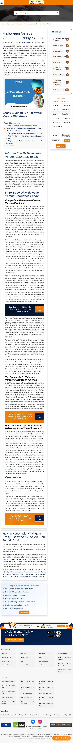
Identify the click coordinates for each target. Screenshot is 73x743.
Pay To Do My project (8, 697)
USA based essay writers (16, 557)
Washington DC (66, 715)
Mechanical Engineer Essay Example (17, 592)
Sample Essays (62, 653)
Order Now (39, 309)
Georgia (38, 715)
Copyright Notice (6, 665)
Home (3, 24)
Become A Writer (25, 665)
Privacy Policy (5, 661)
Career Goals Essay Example (14, 598)
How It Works (24, 657)
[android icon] (51, 636)
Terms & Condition (7, 657)
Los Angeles (49, 715)
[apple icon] (51, 632)
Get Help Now (63, 738)
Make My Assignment (45, 693)
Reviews (41, 657)
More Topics (24, 612)
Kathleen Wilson (24, 42)
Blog (7, 24)
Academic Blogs (43, 661)
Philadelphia (57, 715)
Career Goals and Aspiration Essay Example (22, 576)
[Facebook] (33, 722)
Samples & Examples (16, 24)
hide (19, 123)
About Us (4, 653)
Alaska (16, 715)
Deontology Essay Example (14, 608)
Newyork (21, 715)
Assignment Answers (45, 665)
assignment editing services (13, 561)
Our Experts (42, 653)
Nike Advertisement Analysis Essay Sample (19, 588)
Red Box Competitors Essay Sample (16, 605)
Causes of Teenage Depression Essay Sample (20, 602)
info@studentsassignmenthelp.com (37, 726)
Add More (67, 140)
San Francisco (9, 715)
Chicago (32, 715)
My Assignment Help (26, 693)
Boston (27, 715)
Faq (21, 661)
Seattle (2, 715)
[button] (2, 2)
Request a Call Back (15, 640)
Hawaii (43, 715)
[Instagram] (40, 722)
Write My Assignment (26, 697)
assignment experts (18, 63)
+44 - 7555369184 (37, 728)
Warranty (23, 653)
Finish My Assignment (8, 681)
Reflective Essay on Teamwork (15, 595)
